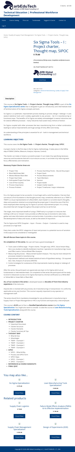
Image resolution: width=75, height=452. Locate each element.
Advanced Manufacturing (47, 90)
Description (9, 99)
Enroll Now (42, 80)
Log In (4, 26)
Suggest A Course (49, 20)
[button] (72, 26)
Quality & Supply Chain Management (21, 35)
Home (4, 20)
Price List (26, 20)
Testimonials (36, 20)
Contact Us (62, 20)
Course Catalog (14, 20)
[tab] (10, 99)
